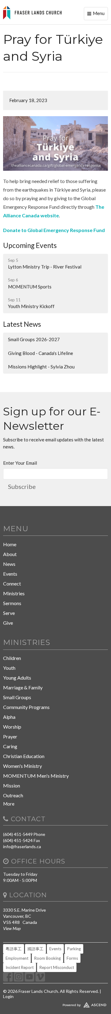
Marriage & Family (23, 687)
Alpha (9, 717)
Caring (10, 746)
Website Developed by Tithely (55, 1003)
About (10, 554)
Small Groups (17, 697)
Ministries (14, 593)
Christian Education (23, 756)
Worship (12, 727)
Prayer (10, 736)
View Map (12, 928)
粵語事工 (14, 948)
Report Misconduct (56, 967)
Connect (12, 583)
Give (8, 623)
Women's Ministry (22, 766)
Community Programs (26, 707)
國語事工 (35, 948)
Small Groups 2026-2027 (34, 339)
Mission (11, 785)
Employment (17, 958)
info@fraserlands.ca (22, 846)
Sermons (12, 603)
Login (8, 996)
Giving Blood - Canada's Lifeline (40, 353)
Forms (72, 958)
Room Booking (47, 958)
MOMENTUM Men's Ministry (36, 776)
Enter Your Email (20, 463)
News (9, 564)
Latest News (22, 324)
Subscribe (22, 486)
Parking (74, 948)
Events (10, 574)
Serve (9, 613)
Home (9, 544)
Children (12, 658)
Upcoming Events (30, 245)
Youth (9, 668)
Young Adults (17, 677)
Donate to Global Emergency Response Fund (54, 230)
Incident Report (20, 967)
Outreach (13, 795)
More (8, 803)
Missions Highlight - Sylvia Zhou (41, 366)
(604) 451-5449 (18, 834)
